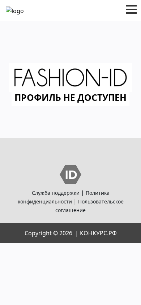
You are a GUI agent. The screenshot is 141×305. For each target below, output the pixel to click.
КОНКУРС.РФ (98, 233)
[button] (131, 9)
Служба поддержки (56, 192)
